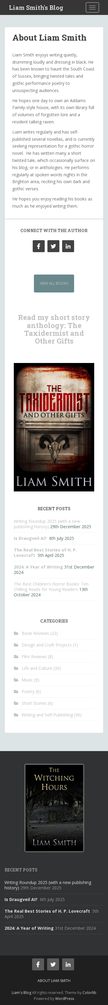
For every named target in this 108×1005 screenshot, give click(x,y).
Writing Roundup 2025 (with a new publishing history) (47, 523)
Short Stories (34, 703)
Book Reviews (35, 633)
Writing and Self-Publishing (47, 715)
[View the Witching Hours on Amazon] (54, 807)
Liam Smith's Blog (36, 7)
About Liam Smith (54, 980)
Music (27, 680)
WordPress (64, 998)
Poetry (28, 691)
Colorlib (89, 992)
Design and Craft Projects (47, 645)
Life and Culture (37, 668)
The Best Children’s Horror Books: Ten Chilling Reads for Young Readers (51, 586)
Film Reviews (34, 656)
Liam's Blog (21, 992)
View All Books (54, 283)
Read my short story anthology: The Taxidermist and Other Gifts (54, 329)
